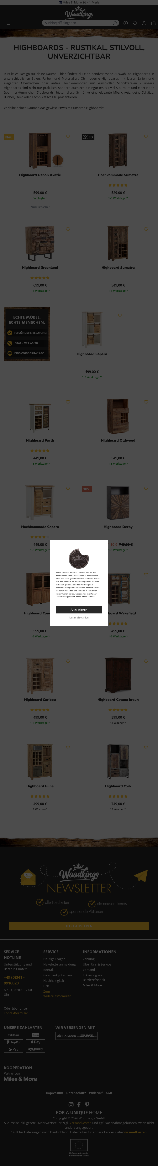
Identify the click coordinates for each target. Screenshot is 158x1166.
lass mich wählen (79, 617)
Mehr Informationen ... (86, 596)
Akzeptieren (79, 610)
